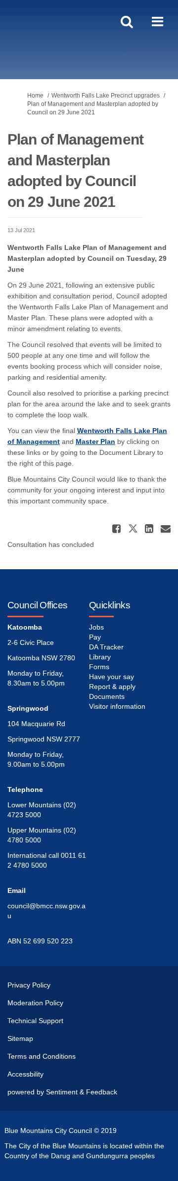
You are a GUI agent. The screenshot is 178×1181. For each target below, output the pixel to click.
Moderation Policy (35, 1003)
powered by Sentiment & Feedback (62, 1092)
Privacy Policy (28, 985)
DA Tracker (106, 647)
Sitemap (20, 1038)
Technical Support (35, 1021)
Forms (99, 667)
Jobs (96, 627)
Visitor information (117, 706)
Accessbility (25, 1074)
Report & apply (112, 686)
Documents (107, 696)
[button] (117, 529)
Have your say (111, 677)
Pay (95, 637)
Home (35, 95)
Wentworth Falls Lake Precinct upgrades (105, 95)
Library (100, 657)
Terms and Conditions (41, 1056)
